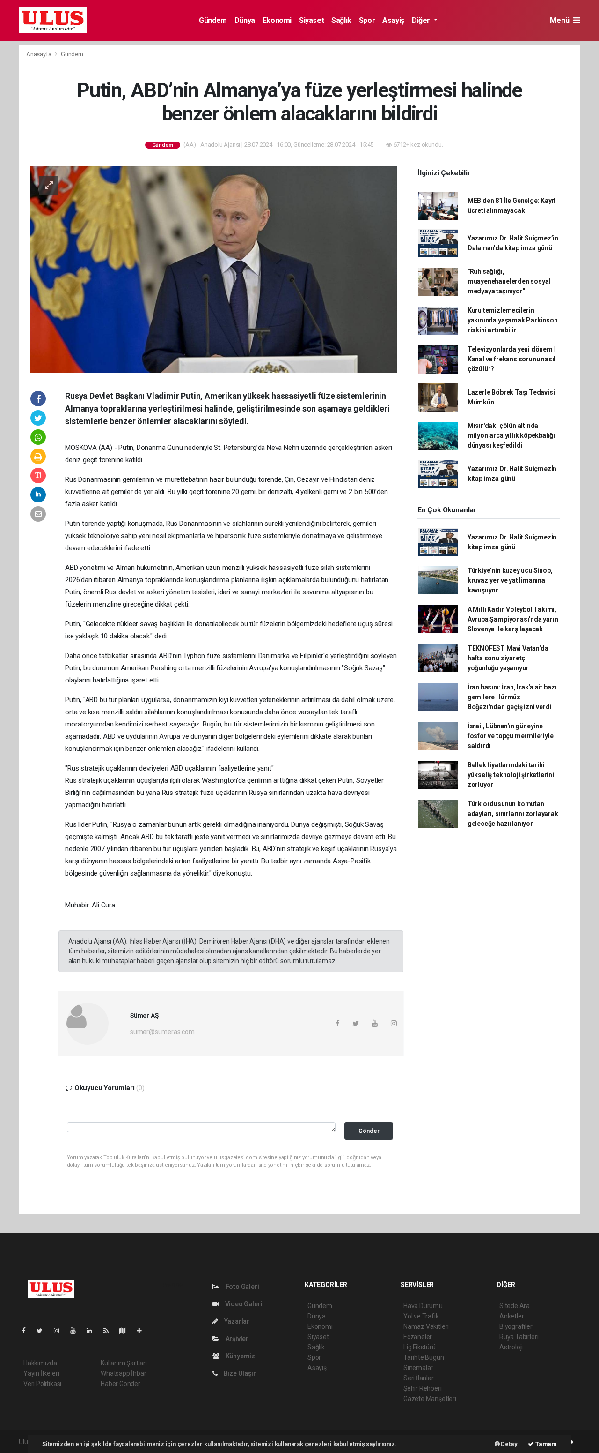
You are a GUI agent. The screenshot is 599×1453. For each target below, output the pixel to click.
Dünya (244, 20)
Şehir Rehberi (422, 1388)
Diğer (422, 20)
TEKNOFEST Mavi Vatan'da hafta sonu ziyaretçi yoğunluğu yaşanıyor (508, 658)
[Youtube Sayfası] (76, 1330)
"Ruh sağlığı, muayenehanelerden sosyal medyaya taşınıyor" (509, 281)
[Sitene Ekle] (143, 1330)
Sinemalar (418, 1367)
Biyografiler (516, 1326)
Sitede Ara (514, 1306)
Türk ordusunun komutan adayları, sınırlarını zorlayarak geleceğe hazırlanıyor (513, 813)
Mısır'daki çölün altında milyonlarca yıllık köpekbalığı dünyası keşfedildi (511, 435)
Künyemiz (239, 1356)
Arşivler (236, 1338)
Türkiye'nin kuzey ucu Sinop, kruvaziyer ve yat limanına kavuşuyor (510, 580)
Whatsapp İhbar (123, 1373)
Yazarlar (236, 1321)
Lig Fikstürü (419, 1347)
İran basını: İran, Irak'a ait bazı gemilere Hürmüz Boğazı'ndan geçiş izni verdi (512, 697)
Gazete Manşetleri (429, 1398)
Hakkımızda (40, 1363)
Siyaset (311, 20)
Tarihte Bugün (423, 1357)
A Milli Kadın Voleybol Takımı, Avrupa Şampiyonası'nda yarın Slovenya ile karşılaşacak (513, 619)
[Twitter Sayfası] (43, 1330)
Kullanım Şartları (124, 1363)
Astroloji (511, 1347)
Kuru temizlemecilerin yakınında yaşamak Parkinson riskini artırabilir (513, 320)
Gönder (369, 1130)
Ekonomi (277, 20)
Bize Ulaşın (239, 1373)
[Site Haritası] (126, 1330)
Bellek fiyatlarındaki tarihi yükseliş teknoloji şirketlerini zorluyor (511, 774)
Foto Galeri (241, 1286)
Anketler (511, 1316)
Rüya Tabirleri (518, 1337)
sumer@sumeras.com (162, 1031)
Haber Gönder (120, 1383)
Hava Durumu (423, 1306)
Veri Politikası (42, 1383)
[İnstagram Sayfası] (60, 1330)
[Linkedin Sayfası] (93, 1330)
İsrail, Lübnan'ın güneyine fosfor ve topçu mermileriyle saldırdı (511, 735)
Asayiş (393, 20)
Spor (367, 20)
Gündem (213, 20)
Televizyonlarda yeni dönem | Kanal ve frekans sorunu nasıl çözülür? (511, 359)
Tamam (545, 1443)
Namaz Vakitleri (426, 1326)
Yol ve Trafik (421, 1316)
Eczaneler (417, 1337)
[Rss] (109, 1330)
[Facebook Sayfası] (27, 1330)
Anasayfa (39, 54)
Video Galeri (243, 1304)
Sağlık (341, 20)
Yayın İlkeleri (41, 1373)
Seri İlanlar (418, 1378)
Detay (509, 1443)
